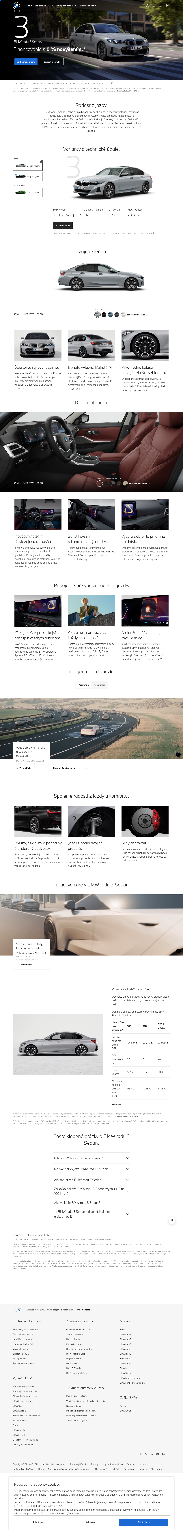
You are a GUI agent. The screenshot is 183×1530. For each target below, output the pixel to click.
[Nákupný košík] (154, 5)
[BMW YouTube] (158, 1455)
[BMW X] (146, 1455)
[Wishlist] (160, 5)
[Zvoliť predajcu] (167, 5)
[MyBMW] (147, 5)
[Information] (112, 83)
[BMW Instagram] (152, 1455)
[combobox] (172, 1220)
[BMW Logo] (16, 5)
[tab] (84, 684)
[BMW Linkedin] (163, 1455)
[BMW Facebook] (141, 1455)
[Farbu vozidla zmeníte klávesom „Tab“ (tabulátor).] (97, 314)
